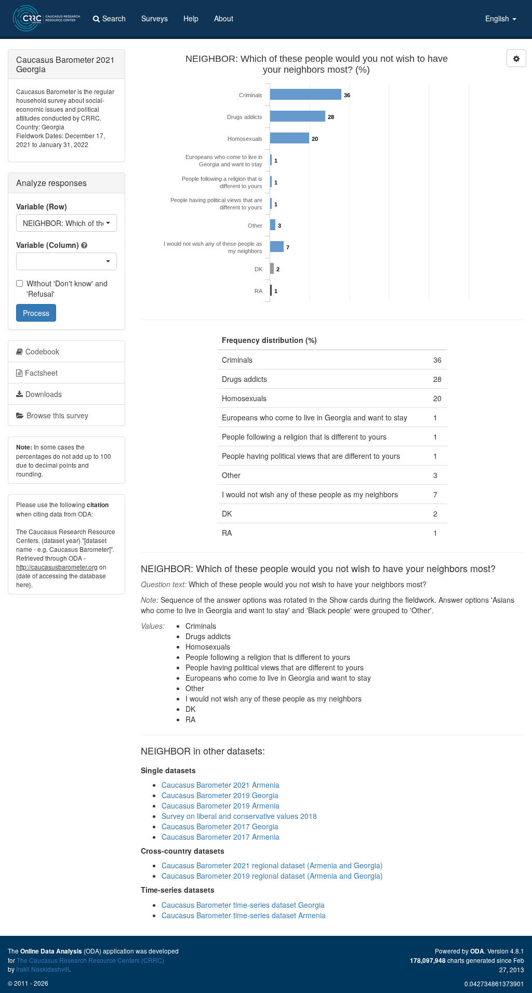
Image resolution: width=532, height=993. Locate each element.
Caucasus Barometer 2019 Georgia (220, 795)
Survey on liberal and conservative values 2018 (239, 816)
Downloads (43, 394)
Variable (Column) (47, 245)
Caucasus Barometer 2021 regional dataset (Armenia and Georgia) (272, 865)
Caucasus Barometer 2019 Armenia (221, 805)
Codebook (42, 351)
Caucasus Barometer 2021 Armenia (221, 784)
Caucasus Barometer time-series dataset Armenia (244, 915)
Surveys (154, 18)
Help (190, 18)
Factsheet (41, 372)
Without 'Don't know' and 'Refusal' (67, 288)
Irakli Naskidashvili (42, 968)
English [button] (498, 18)
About (223, 18)
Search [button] (114, 18)
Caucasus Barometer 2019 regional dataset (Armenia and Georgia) (272, 875)
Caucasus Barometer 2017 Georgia (220, 826)
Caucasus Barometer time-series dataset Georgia (243, 904)
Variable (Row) (41, 206)
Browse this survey (57, 415)
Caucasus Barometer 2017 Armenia (221, 836)
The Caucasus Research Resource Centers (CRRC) (90, 960)
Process (36, 313)
